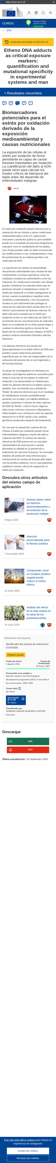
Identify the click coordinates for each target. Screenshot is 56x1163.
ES (17, 103)
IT (30, 103)
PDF (30, 749)
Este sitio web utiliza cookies (19, 1140)
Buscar (43, 12)
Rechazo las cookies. (28, 1158)
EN (11, 103)
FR (24, 103)
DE (4, 103)
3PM (8, 30)
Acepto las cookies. (28, 1151)
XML (30, 741)
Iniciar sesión (29, 12)
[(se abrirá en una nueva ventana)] (12, 11)
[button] (36, 12)
